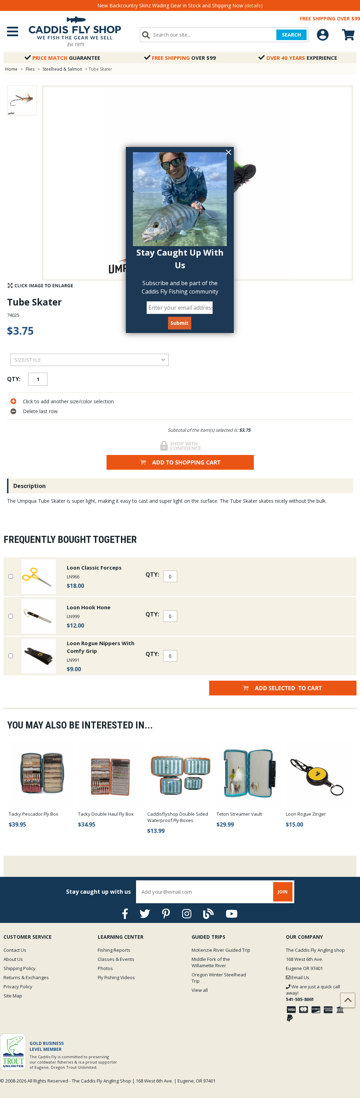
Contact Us (15, 950)
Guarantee (66, 57)
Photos (105, 968)
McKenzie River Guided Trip (221, 950)
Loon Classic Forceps (94, 567)
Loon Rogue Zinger (306, 814)
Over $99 (184, 57)
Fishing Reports (114, 950)
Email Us (299, 977)
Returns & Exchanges (26, 977)
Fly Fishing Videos (116, 977)
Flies (30, 69)
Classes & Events (116, 959)
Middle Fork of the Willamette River (211, 962)
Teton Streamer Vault (239, 814)
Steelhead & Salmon (62, 69)
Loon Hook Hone (88, 607)
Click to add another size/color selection (68, 401)
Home (11, 69)
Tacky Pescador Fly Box (33, 814)
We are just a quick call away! (313, 992)
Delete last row (40, 411)
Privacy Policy (18, 986)
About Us (13, 959)
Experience (301, 57)
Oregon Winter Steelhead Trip (219, 977)
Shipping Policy (20, 968)
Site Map (13, 996)
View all (200, 990)
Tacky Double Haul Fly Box (106, 814)
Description (29, 486)
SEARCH (291, 34)
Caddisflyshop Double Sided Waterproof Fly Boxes (177, 817)
